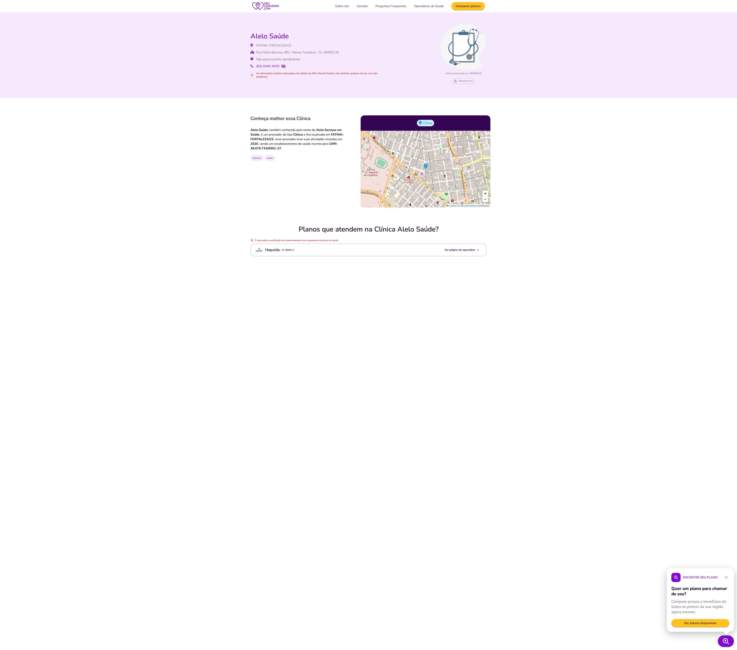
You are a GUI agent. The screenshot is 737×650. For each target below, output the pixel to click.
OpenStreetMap (468, 205)
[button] (426, 166)
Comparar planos (468, 6)
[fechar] (726, 577)
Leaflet (452, 205)
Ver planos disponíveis (700, 623)
